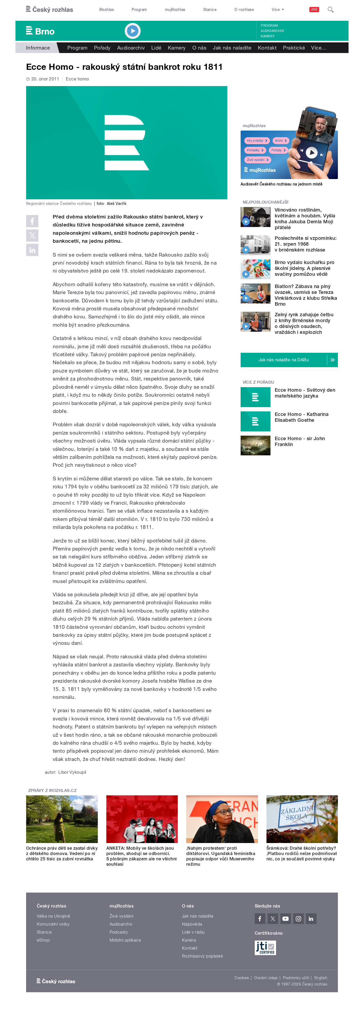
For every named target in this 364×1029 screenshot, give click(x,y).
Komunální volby (53, 924)
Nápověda (192, 924)
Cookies (241, 978)
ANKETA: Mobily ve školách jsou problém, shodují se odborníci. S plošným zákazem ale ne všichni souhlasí (141, 856)
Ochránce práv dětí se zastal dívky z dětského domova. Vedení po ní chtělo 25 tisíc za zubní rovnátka (62, 853)
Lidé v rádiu (193, 932)
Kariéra (189, 940)
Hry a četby (255, 141)
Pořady (102, 48)
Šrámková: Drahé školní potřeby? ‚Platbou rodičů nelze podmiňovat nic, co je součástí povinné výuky (301, 853)
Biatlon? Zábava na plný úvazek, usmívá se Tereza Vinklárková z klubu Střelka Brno (306, 295)
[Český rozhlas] (49, 9)
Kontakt (267, 48)
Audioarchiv (272, 31)
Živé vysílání (256, 160)
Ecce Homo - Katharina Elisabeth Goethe (302, 417)
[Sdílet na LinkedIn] (32, 250)
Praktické (294, 48)
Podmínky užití (296, 978)
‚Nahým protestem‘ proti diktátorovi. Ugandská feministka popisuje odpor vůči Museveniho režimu (220, 856)
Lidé (156, 48)
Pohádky (253, 150)
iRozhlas (106, 9)
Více (318, 48)
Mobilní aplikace (125, 940)
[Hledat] (330, 9)
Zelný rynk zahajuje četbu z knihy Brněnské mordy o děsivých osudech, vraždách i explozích (304, 323)
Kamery (268, 36)
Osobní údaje (266, 978)
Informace (38, 48)
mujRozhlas (175, 9)
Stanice (210, 9)
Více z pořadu (258, 382)
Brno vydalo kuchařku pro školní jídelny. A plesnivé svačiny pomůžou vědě (305, 268)
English (320, 978)
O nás (199, 48)
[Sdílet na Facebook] (32, 221)
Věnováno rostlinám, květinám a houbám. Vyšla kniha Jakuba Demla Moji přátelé (305, 218)
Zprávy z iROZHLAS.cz (52, 790)
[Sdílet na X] (32, 235)
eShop (43, 940)
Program (139, 9)
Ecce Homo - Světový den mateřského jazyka (305, 393)
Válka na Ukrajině (53, 916)
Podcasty (119, 932)
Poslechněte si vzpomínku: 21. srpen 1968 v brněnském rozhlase (306, 244)
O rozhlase (244, 9)
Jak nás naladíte (232, 48)
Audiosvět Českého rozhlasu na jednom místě (281, 184)
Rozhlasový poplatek (202, 956)
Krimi (279, 141)
